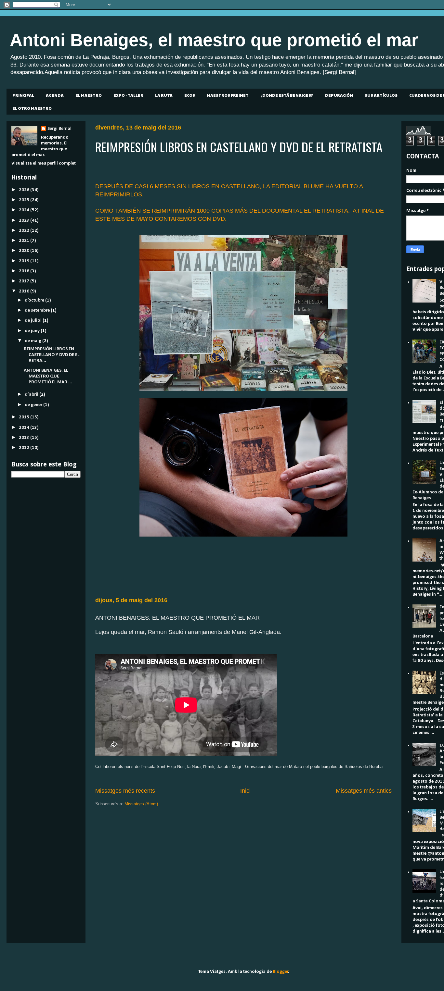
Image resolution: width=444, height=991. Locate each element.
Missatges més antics (364, 790)
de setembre (38, 310)
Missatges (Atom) (141, 803)
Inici (245, 790)
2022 (24, 230)
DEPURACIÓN (339, 95)
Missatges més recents (125, 790)
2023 (24, 220)
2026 (24, 190)
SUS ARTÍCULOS (381, 95)
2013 (24, 437)
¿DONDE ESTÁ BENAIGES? (286, 95)
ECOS (189, 95)
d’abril (32, 394)
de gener (34, 405)
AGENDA (55, 95)
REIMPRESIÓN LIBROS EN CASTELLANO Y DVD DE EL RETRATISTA (239, 147)
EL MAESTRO (88, 95)
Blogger (280, 971)
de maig (33, 341)
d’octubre (35, 300)
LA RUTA (164, 95)
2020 (24, 250)
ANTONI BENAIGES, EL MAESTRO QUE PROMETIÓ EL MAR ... (48, 376)
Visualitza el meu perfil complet (43, 163)
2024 (24, 210)
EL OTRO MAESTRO (32, 108)
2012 (24, 447)
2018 (24, 271)
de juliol (34, 320)
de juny (33, 330)
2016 (24, 291)
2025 (24, 200)
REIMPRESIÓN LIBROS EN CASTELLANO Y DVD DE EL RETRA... (51, 355)
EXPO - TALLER (128, 95)
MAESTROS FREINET (228, 95)
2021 (24, 240)
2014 (24, 427)
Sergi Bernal (59, 128)
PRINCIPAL (23, 95)
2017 (24, 281)
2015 (24, 417)
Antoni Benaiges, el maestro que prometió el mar (214, 40)
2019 (24, 261)
